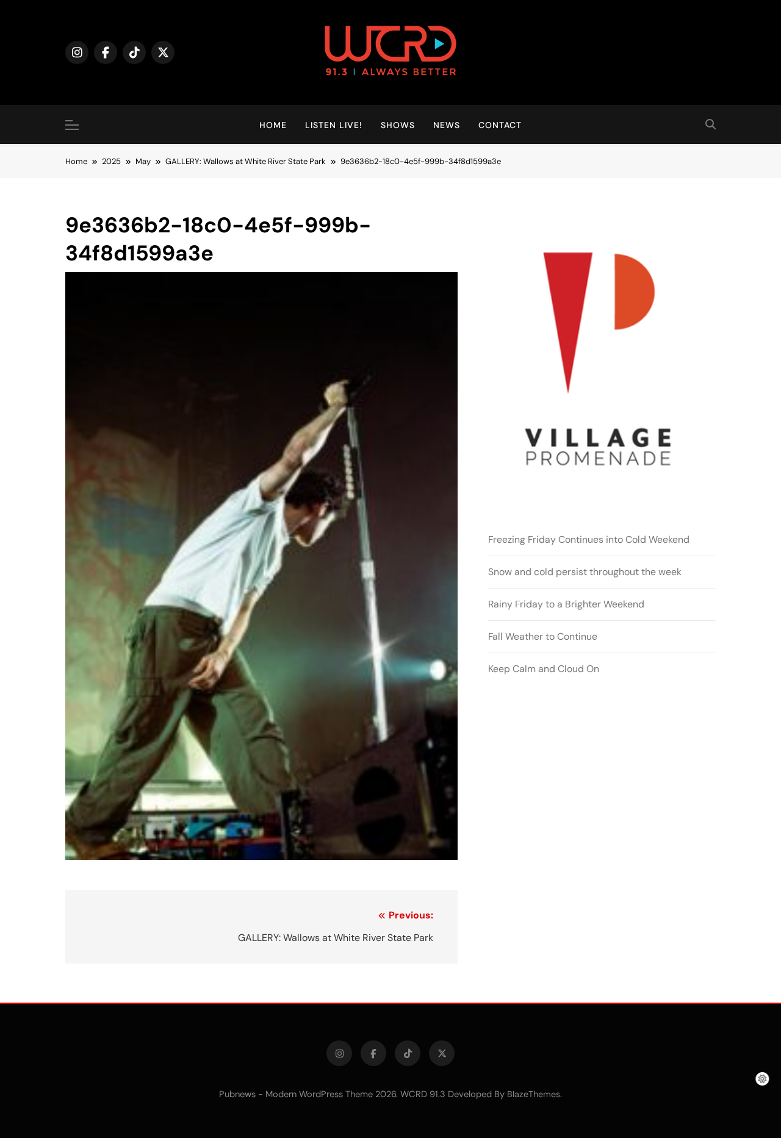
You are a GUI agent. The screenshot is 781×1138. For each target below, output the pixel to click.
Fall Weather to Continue (542, 636)
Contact (500, 125)
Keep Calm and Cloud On (543, 668)
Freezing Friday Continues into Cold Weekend (588, 539)
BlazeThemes (533, 1094)
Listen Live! (333, 125)
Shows (398, 125)
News (446, 125)
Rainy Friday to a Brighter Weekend (566, 604)
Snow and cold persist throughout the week (585, 571)
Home (273, 125)
